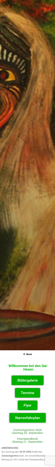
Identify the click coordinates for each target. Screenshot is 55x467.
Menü (29, 354)
